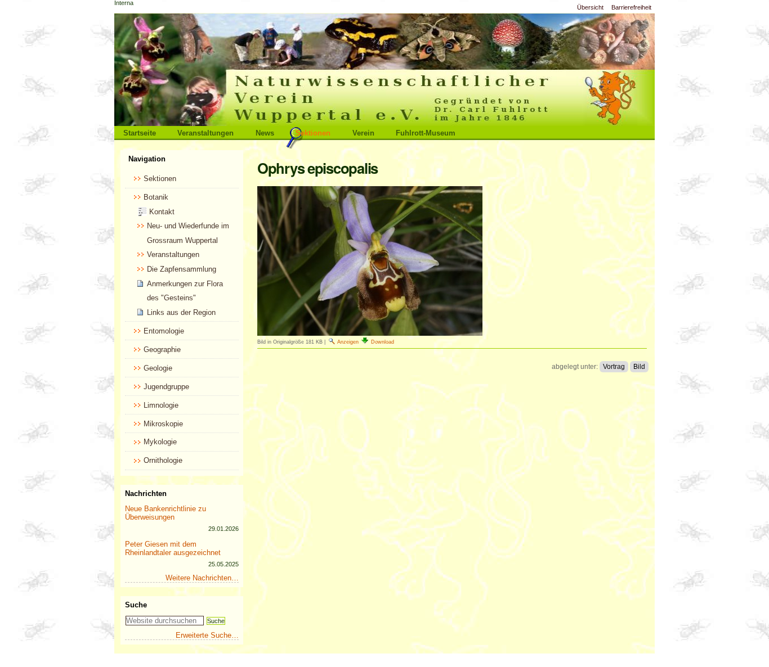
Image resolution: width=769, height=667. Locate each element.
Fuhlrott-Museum (425, 133)
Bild (639, 367)
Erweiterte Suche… (207, 635)
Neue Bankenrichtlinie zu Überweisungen (165, 512)
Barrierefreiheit (631, 7)
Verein (363, 133)
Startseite (139, 133)
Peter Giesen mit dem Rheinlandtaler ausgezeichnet (173, 548)
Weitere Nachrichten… (202, 578)
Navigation (147, 159)
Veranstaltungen (205, 133)
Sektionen (313, 133)
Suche (136, 605)
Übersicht (590, 7)
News (265, 133)
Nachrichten (146, 493)
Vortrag (614, 367)
